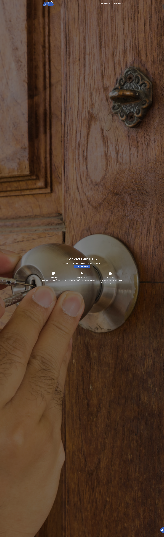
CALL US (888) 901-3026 (82, 266)
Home (101, 3)
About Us (114, 3)
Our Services (107, 3)
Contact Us (120, 3)
